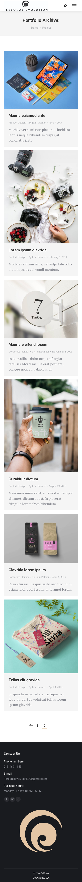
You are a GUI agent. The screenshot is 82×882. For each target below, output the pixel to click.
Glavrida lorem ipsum (27, 570)
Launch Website (31, 426)
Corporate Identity (19, 351)
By (37, 122)
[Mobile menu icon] (74, 5)
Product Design (17, 122)
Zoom (41, 80)
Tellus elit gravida (24, 680)
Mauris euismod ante (27, 115)
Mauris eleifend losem (28, 344)
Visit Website (31, 80)
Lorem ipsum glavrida (28, 250)
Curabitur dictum (23, 479)
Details (51, 80)
